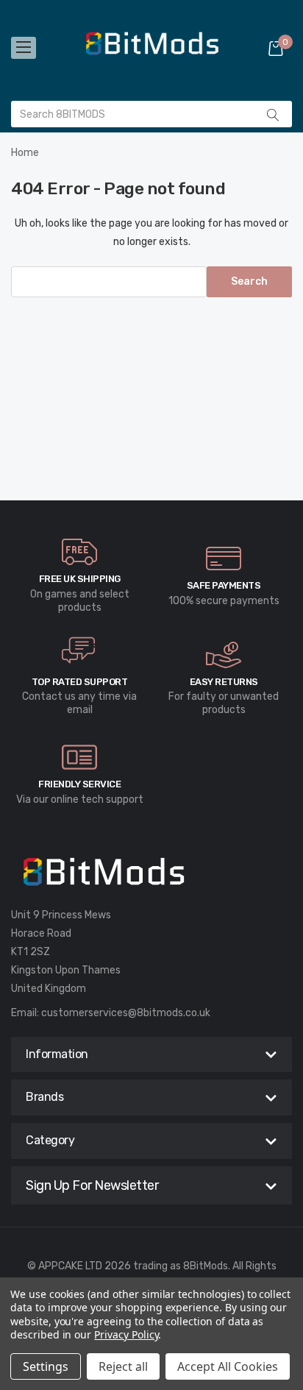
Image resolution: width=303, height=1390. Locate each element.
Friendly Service (79, 784)
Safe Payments (224, 585)
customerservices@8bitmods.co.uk (125, 1013)
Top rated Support (80, 681)
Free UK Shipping (80, 578)
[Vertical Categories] (23, 48)
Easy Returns (224, 681)
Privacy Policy (126, 1334)
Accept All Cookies (227, 1366)
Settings (45, 1366)
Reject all (123, 1366)
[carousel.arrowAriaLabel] (79, 551)
